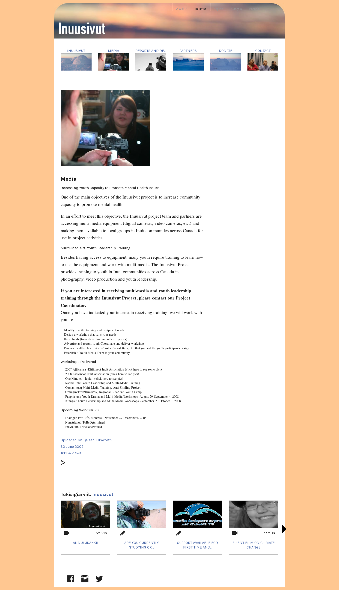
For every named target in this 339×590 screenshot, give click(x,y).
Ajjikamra (79, 369)
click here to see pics (124, 374)
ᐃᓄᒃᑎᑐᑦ (182, 9)
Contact (263, 50)
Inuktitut (200, 9)
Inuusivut (76, 50)
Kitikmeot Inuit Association (91, 374)
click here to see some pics (143, 369)
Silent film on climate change (253, 544)
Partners (188, 50)
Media (113, 50)
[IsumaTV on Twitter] (99, 581)
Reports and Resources (157, 50)
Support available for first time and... (197, 544)
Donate (225, 50)
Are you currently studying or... (141, 544)
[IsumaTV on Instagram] (85, 581)
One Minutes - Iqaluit (79, 378)
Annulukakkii (85, 542)
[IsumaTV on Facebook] (70, 581)
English (218, 9)
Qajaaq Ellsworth (97, 440)
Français (236, 9)
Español (254, 9)
